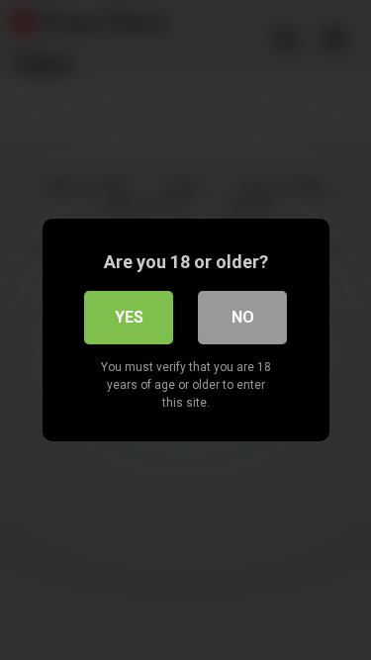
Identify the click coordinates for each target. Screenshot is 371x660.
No (243, 317)
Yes (129, 317)
